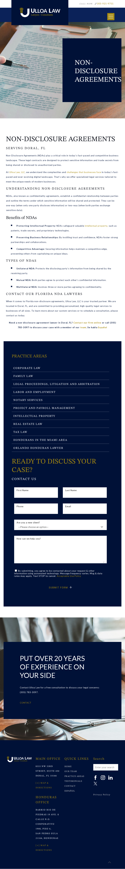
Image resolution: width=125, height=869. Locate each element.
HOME (68, 766)
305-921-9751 (105, 3)
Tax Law (20, 432)
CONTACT (70, 786)
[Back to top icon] (109, 862)
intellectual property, (96, 226)
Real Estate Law (27, 424)
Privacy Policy (101, 795)
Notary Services (28, 400)
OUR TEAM (70, 771)
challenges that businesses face (84, 172)
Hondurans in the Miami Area (40, 440)
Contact (25, 702)
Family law (23, 376)
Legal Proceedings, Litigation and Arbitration (56, 384)
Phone (20, 506)
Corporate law (27, 368)
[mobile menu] (110, 16)
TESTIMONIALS (73, 781)
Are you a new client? (28, 522)
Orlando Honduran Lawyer (38, 448)
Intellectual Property (34, 416)
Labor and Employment (34, 392)
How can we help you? (29, 538)
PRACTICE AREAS (74, 776)
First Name (22, 490)
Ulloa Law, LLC (17, 172)
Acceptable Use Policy (69, 576)
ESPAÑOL (69, 791)
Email (68, 506)
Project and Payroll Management (44, 408)
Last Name (71, 490)
